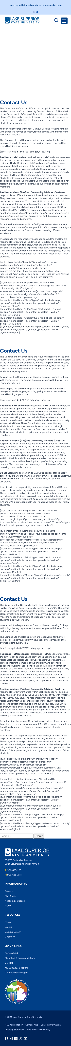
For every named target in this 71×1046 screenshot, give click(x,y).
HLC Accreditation (14, 1025)
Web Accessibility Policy (38, 1029)
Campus (9, 891)
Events (8, 927)
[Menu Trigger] (64, 21)
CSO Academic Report (16, 972)
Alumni (8, 905)
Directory (10, 936)
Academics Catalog (15, 900)
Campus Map (31, 1025)
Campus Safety (13, 932)
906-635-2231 (13, 870)
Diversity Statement (14, 1029)
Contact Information (51, 1025)
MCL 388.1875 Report (16, 967)
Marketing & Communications (20, 958)
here (59, 5)
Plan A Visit (10, 896)
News (8, 922)
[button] (34, 12)
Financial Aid (11, 953)
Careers (9, 962)
